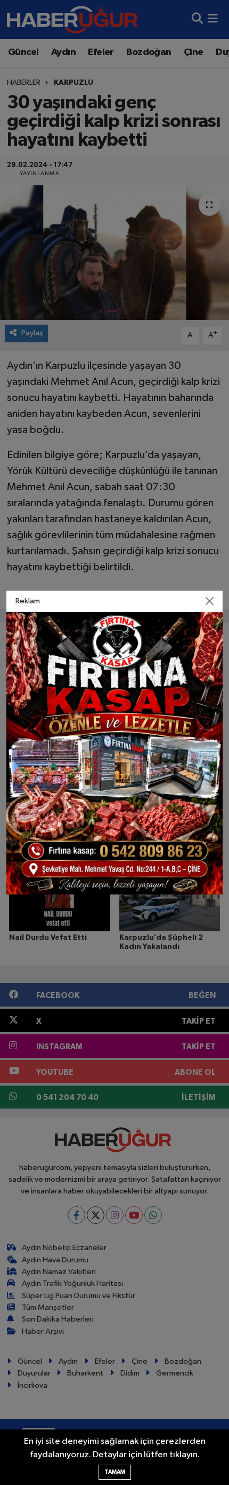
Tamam (114, 1472)
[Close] (209, 601)
